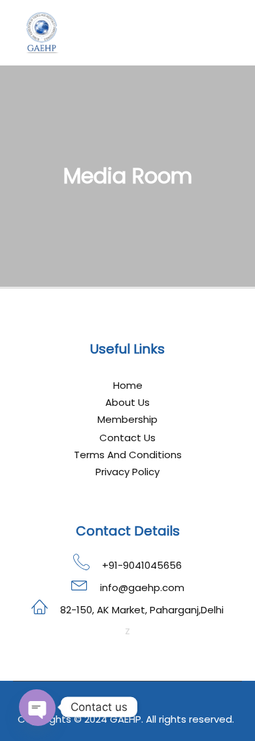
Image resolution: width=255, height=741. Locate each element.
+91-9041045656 (142, 565)
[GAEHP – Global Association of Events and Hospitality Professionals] (42, 32)
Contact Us (127, 437)
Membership (127, 419)
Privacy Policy (127, 472)
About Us (127, 402)
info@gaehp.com (142, 587)
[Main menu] (230, 32)
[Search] (206, 32)
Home (128, 385)
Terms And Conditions (128, 454)
